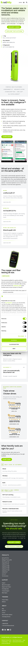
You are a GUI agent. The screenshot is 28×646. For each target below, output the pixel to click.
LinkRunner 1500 (14, 424)
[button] (23, 2)
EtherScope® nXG (10, 91)
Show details (21, 336)
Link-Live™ (20, 91)
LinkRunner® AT (8, 89)
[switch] (25, 323)
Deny (14, 348)
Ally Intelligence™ (14, 94)
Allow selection (14, 344)
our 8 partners (8, 302)
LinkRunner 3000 (17, 285)
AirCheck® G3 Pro (19, 89)
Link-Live (14, 411)
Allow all (14, 340)
